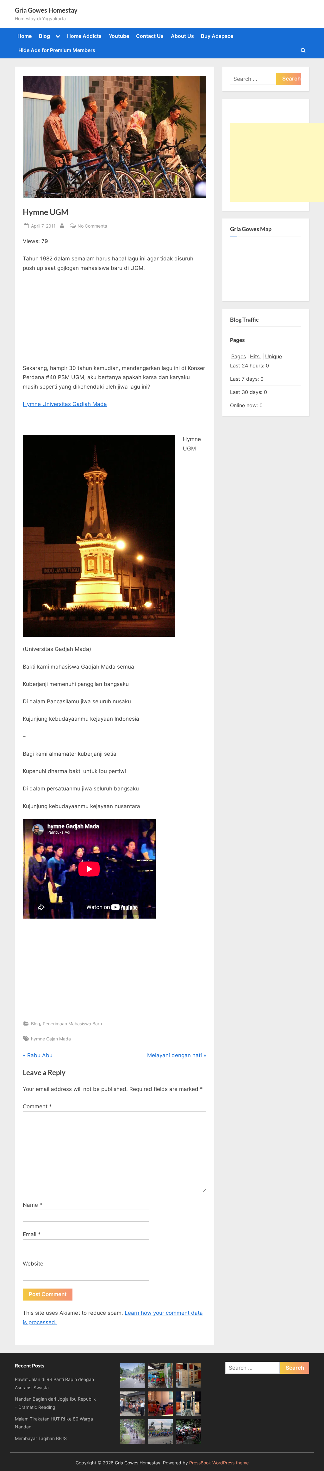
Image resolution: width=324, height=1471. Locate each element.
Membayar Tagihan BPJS (41, 1438)
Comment (37, 1106)
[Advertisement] (114, 320)
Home (24, 36)
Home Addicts (84, 36)
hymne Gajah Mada (51, 1038)
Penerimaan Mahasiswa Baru (72, 1023)
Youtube (119, 36)
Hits (255, 356)
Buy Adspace (217, 36)
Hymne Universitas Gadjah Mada (65, 404)
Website (33, 1263)
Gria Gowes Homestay (46, 10)
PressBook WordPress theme (219, 1462)
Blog (44, 36)
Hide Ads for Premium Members (56, 50)
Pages (238, 356)
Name (32, 1205)
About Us (182, 36)
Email (32, 1234)
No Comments (92, 226)
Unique (273, 356)
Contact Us (150, 36)
